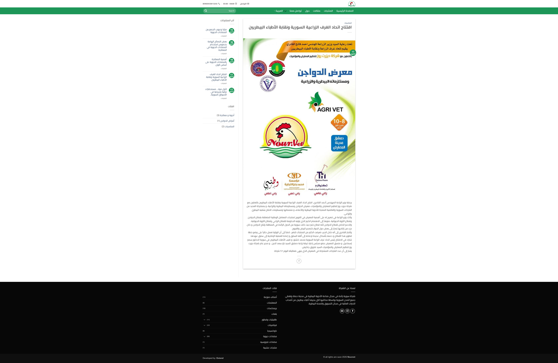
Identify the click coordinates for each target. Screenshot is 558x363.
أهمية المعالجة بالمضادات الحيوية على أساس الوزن (216, 62)
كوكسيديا (272, 331)
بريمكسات (272, 308)
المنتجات (328, 11)
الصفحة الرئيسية (345, 11)
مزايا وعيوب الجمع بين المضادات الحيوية (216, 31)
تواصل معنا (296, 11)
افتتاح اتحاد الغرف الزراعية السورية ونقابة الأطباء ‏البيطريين (216, 77)
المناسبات (348, 22)
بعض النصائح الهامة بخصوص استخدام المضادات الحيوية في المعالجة (217, 45)
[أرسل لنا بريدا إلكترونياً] (342, 311)
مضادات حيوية (270, 336)
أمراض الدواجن (227, 121)
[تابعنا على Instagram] (347, 311)
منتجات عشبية (270, 347)
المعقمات (272, 302)
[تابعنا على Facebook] (352, 311)
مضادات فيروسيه (268, 342)
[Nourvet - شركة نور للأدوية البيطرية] (341, 3)
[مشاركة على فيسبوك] (299, 261)
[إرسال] (205, 10)
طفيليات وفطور (269, 319)
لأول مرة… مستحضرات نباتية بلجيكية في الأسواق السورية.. (216, 92)
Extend (220, 358)
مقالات (316, 11)
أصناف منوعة (270, 297)
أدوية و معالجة (227, 115)
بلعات (274, 314)
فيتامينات (272, 325)
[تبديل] (204, 319)
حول (307, 11)
